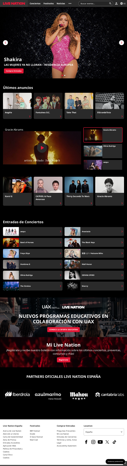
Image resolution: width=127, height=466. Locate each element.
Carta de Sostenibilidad (13, 437)
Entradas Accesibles (11, 443)
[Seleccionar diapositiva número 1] (62, 75)
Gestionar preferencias (115, 461)
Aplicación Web (9, 446)
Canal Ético (7, 454)
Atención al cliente (11, 434)
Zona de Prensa (9, 440)
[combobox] (94, 3)
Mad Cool (34, 440)
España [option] (89, 432)
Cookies (6, 457)
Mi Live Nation (63, 434)
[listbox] (104, 431)
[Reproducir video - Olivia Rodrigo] (86, 155)
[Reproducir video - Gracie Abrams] (42, 148)
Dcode (32, 434)
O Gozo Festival (36, 437)
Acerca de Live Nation (12, 431)
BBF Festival (35, 431)
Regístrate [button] (63, 360)
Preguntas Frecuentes (66, 431)
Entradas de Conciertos (67, 437)
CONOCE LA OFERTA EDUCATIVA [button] (63, 329)
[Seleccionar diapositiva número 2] (64, 75)
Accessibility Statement (66, 446)
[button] (14, 3)
